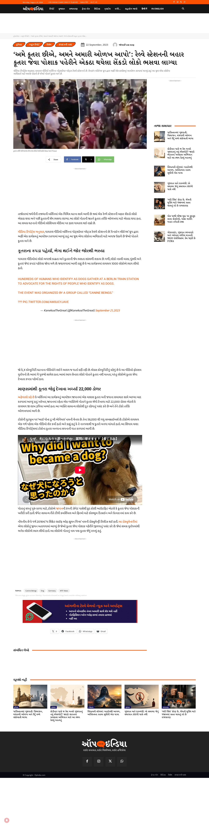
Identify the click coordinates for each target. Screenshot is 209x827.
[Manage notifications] (6, 820)
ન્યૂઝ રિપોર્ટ (25, 36)
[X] (181, 2)
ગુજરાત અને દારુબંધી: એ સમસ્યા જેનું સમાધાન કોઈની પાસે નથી (180, 186)
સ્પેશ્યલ (90, 707)
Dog (42, 591)
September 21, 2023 (107, 310)
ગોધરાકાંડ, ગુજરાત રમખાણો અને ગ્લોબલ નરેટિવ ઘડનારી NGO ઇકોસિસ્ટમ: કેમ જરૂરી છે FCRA (181, 237)
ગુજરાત (53, 707)
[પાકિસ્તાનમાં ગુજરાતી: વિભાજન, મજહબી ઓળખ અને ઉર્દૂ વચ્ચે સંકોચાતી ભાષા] (159, 136)
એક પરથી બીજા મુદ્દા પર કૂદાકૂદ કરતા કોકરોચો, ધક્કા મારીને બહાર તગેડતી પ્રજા (181, 219)
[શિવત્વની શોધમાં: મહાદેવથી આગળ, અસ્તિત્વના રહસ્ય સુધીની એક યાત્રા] (159, 171)
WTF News (64, 591)
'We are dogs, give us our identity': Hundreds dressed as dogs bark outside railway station (51, 595)
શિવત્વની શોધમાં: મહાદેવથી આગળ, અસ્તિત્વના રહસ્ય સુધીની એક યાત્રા (179, 170)
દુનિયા (19, 44)
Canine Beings (31, 591)
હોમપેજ (16, 36)
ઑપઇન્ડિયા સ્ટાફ (126, 44)
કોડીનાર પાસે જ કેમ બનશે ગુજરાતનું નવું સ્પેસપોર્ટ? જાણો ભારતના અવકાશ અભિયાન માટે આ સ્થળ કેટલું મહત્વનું (180, 153)
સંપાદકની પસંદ (65, 44)
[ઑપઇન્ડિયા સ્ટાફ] (115, 45)
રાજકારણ (166, 707)
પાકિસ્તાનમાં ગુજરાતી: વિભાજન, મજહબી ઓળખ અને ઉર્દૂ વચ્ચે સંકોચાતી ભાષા (180, 135)
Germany (52, 591)
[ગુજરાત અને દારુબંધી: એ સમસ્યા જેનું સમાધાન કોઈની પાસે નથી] (159, 187)
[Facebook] (174, 2)
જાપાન (59, 508)
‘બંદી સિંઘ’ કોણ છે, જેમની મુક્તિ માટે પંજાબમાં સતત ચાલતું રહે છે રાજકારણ (179, 202)
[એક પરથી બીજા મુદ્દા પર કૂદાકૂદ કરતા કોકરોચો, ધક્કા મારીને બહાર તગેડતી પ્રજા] (159, 220)
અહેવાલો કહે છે (26, 397)
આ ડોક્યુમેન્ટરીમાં (127, 521)
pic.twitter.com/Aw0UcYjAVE (46, 302)
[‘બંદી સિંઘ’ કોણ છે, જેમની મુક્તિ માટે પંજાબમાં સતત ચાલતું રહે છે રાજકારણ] (159, 203)
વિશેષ (49, 44)
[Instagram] (177, 2)
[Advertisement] (80, 343)
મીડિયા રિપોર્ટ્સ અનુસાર (31, 231)
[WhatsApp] (184, 2)
